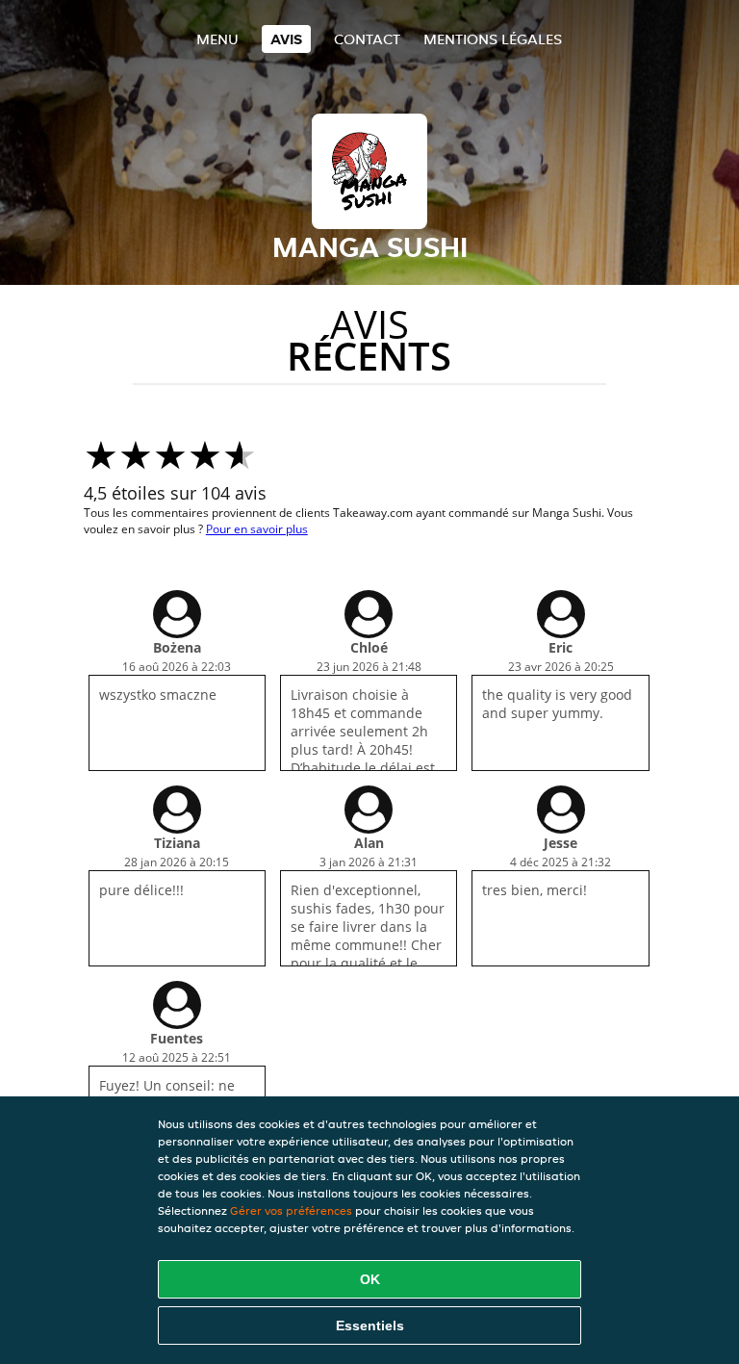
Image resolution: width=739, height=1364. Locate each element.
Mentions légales (492, 39)
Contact (367, 39)
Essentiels (370, 1325)
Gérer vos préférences (291, 1210)
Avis (286, 39)
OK (370, 1279)
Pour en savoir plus (257, 529)
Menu (217, 39)
